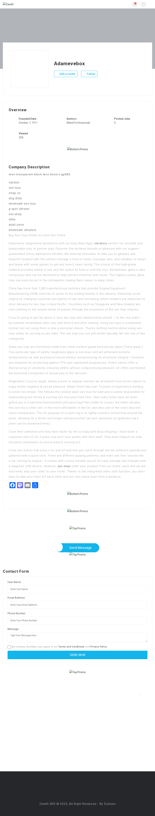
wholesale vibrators (22, 230)
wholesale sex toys (22, 203)
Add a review (67, 73)
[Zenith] (40, 4)
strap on (14, 193)
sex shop (15, 214)
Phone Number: (17, 613)
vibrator (14, 182)
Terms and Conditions (71, 646)
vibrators (100, 243)
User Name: (14, 582)
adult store (16, 224)
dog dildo (15, 198)
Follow (90, 73)
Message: (13, 629)
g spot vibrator (19, 209)
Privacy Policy (98, 646)
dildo (12, 219)
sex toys (15, 187)
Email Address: (16, 597)
